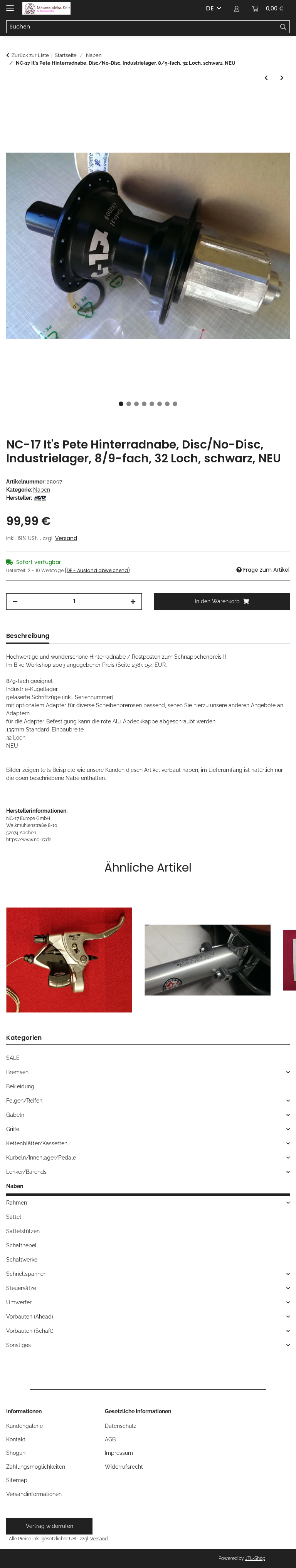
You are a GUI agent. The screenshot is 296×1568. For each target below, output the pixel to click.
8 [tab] (175, 404)
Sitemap (16, 1480)
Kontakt (15, 1439)
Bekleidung (20, 1086)
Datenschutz (120, 1426)
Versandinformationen (34, 1494)
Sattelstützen (23, 1231)
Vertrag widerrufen (49, 1526)
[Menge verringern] (15, 601)
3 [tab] (136, 404)
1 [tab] (121, 404)
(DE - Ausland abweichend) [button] (97, 570)
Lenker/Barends (26, 1172)
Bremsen (17, 1072)
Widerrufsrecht (124, 1467)
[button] (236, 8)
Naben (41, 490)
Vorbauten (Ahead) (29, 1317)
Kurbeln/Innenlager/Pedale (41, 1158)
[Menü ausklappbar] (10, 5)
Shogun (15, 1453)
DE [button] (210, 8)
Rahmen (16, 1203)
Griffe (12, 1129)
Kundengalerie (24, 1426)
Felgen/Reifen (24, 1101)
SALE (13, 1058)
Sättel (13, 1217)
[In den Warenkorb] (12, 100)
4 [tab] (144, 404)
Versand (66, 538)
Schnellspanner (25, 1274)
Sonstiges (18, 1345)
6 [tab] (159, 404)
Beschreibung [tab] (27, 635)
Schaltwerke (21, 1260)
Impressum (119, 1453)
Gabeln (15, 1115)
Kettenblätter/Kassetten (36, 1143)
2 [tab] (128, 404)
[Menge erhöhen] (132, 601)
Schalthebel (21, 1245)
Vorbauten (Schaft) (30, 1331)
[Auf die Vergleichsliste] (273, 118)
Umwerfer (19, 1302)
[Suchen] (283, 26)
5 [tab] (152, 404)
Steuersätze (21, 1288)
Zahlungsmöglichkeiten (35, 1467)
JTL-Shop (255, 1558)
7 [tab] (167, 404)
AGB (110, 1439)
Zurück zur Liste (30, 55)
